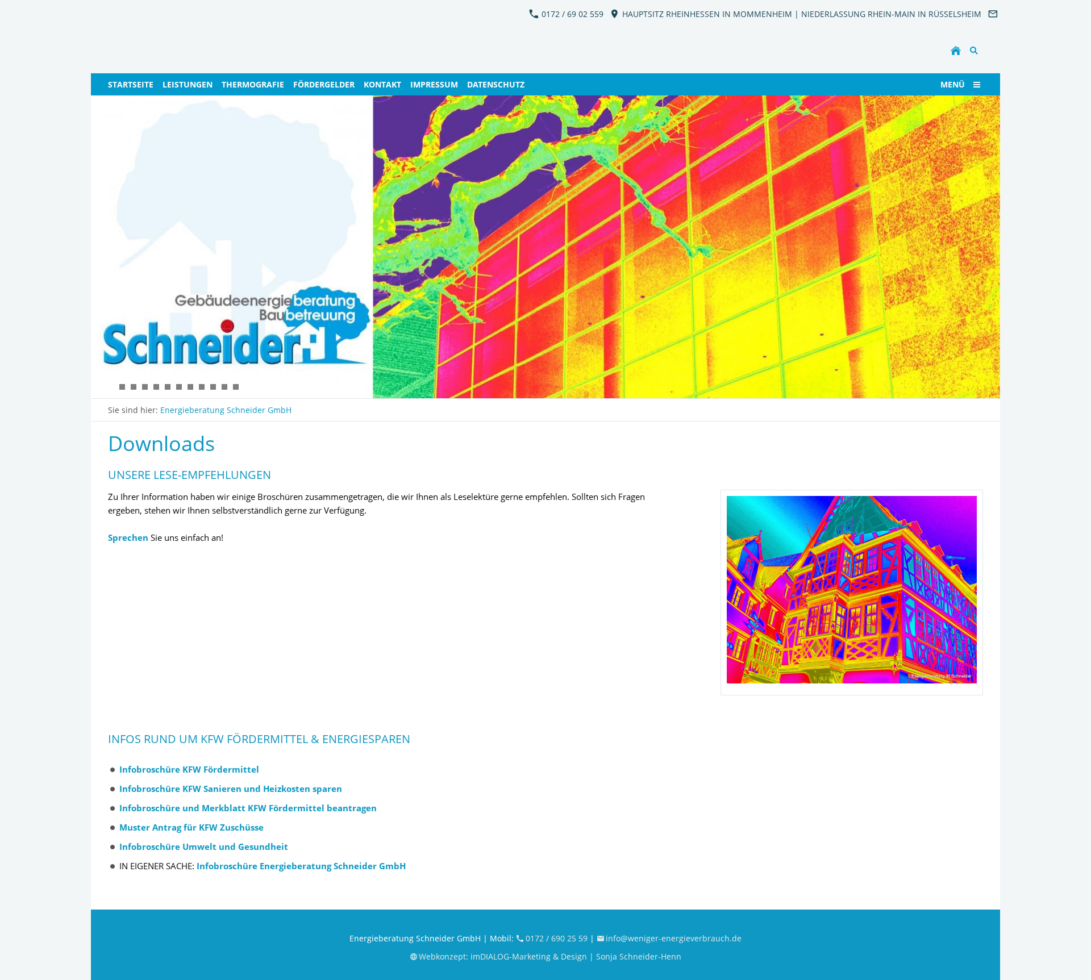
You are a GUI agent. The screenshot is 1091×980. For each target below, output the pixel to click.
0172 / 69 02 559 (571, 14)
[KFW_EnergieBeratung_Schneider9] (213, 387)
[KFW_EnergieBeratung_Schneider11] (145, 387)
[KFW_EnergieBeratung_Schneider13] (235, 387)
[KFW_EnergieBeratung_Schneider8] (201, 387)
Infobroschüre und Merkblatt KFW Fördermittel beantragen (248, 808)
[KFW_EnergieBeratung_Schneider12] (156, 387)
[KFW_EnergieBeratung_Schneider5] (179, 387)
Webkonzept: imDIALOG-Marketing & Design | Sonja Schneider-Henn (550, 956)
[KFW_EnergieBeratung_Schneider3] (167, 387)
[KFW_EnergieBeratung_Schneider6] (133, 387)
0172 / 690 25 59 (558, 938)
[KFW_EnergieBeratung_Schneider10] (224, 387)
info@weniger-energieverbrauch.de (674, 938)
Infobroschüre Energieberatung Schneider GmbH (301, 865)
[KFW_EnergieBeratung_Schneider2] (110, 387)
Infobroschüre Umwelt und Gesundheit (203, 846)
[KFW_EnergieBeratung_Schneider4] (190, 387)
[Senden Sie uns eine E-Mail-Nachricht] (992, 14)
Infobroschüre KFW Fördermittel (189, 769)
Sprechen (128, 537)
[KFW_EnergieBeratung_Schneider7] (122, 387)
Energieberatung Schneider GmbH (226, 409)
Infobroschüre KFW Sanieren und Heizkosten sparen (230, 788)
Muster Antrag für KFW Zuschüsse (191, 827)
